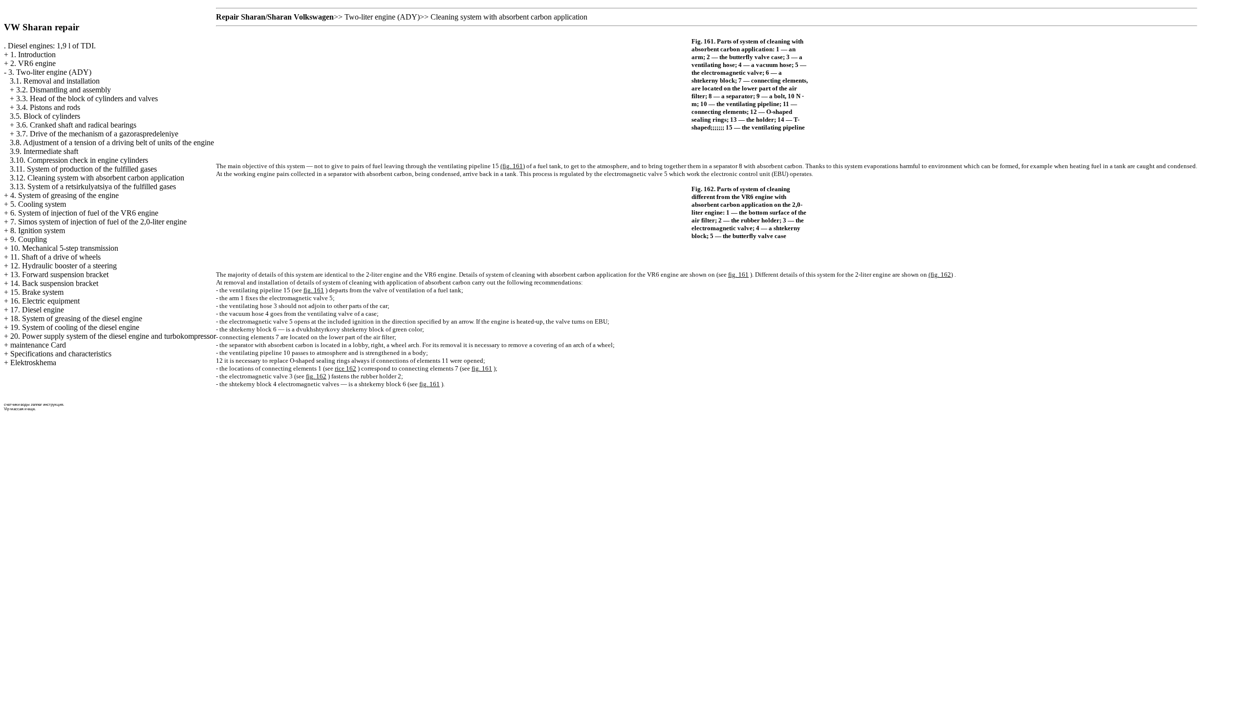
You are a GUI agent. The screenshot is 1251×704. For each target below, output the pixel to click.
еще (31, 409)
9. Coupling (28, 239)
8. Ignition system (37, 230)
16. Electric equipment (45, 301)
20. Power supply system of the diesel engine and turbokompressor (113, 336)
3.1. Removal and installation (55, 81)
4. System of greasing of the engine (64, 195)
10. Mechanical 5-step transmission (64, 248)
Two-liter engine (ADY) (382, 17)
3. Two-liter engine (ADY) (49, 72)
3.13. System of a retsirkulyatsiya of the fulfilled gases (93, 186)
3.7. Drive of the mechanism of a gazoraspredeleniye (97, 134)
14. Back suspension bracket (54, 283)
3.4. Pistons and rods (48, 107)
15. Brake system (37, 292)
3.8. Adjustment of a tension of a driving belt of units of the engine (112, 142)
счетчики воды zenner (23, 404)
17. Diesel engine (37, 310)
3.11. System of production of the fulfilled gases (83, 169)
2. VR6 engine (33, 63)
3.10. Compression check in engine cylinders (79, 160)
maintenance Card (38, 345)
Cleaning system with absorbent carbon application (509, 17)
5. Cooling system (38, 204)
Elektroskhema (33, 362)
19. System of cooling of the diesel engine (74, 327)
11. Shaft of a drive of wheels (55, 257)
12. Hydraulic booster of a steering (63, 266)
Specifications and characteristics (60, 354)
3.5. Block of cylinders (45, 116)
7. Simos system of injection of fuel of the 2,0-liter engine (98, 222)
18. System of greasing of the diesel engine (76, 318)
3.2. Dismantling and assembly (63, 90)
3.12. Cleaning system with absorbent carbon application (97, 178)
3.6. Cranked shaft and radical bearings (76, 125)
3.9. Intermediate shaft (44, 151)
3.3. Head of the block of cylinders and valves (87, 98)
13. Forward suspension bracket (59, 274)
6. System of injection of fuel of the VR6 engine (84, 213)
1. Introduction (33, 54)
